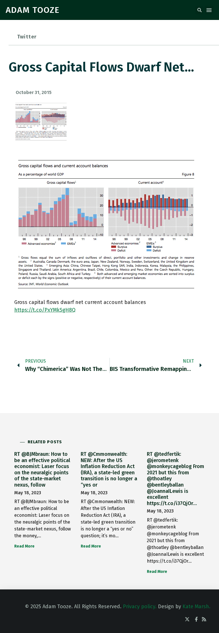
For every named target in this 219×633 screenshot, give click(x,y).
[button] (199, 10)
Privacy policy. (140, 606)
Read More (24, 546)
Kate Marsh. (196, 606)
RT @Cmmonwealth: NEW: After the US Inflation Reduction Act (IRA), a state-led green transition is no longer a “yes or (109, 469)
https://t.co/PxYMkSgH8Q (45, 310)
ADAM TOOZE (33, 10)
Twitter (26, 37)
